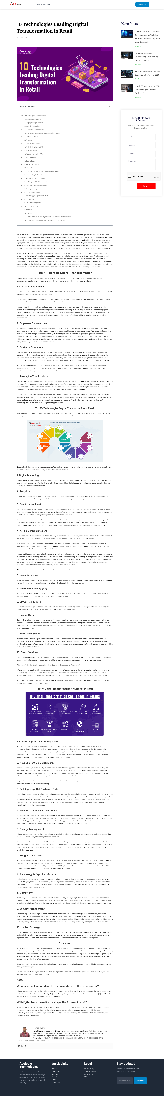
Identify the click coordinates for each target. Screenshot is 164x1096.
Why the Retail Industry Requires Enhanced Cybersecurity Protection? (52, 665)
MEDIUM (35, 1040)
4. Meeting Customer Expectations (36, 185)
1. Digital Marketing (31, 136)
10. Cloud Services (30, 168)
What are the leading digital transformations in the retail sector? (50, 217)
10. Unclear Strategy (31, 206)
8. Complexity (29, 199)
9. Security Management (32, 203)
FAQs (30, 213)
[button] (109, 107)
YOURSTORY (49, 1038)
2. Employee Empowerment (33, 123)
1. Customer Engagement (33, 119)
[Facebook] (25, 1046)
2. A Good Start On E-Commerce (35, 178)
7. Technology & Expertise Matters (36, 196)
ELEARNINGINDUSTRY (74, 1038)
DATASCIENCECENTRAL (93, 1038)
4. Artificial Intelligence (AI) (33, 147)
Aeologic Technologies (25, 967)
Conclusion (28, 210)
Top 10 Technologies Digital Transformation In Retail (42, 133)
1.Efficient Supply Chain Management (37, 175)
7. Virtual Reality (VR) (31, 157)
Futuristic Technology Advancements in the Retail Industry (48, 570)
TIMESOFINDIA (25, 1040)
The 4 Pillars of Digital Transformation (34, 116)
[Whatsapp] (22, 1046)
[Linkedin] (19, 1046)
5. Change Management (32, 189)
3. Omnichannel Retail (31, 143)
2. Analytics (28, 140)
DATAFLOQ (45, 1040)
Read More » (138, 46)
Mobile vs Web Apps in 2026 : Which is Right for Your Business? (148, 89)
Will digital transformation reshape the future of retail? (47, 220)
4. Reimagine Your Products (34, 129)
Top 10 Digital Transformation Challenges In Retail (41, 171)
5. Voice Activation (30, 150)
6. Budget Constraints (32, 192)
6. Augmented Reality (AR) (33, 154)
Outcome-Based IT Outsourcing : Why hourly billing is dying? (146, 56)
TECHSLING (59, 1038)
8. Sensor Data (29, 161)
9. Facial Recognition (31, 164)
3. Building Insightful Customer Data (36, 182)
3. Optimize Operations (32, 126)
